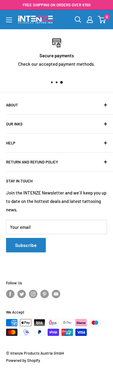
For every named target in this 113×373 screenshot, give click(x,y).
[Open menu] (9, 19)
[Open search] (78, 19)
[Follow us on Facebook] (10, 294)
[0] (102, 19)
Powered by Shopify (23, 360)
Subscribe (26, 245)
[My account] (90, 19)
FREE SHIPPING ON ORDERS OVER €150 (56, 4)
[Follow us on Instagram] (33, 294)
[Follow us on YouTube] (56, 294)
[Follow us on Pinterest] (44, 294)
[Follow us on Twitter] (21, 294)
